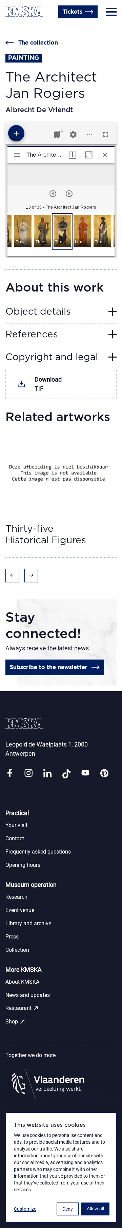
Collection (17, 950)
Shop (15, 1021)
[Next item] (69, 194)
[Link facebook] (9, 773)
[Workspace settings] (73, 134)
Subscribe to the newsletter (48, 667)
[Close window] (105, 155)
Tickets (72, 12)
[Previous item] (53, 194)
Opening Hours (25, 28)
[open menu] (111, 12)
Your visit (16, 825)
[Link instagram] (28, 773)
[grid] (61, 234)
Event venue (19, 910)
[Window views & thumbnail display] (72, 155)
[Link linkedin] (47, 773)
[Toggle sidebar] (17, 155)
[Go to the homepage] (24, 11)
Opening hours (22, 865)
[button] (23, 231)
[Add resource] (16, 133)
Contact (14, 838)
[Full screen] (106, 134)
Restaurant (22, 1008)
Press (12, 936)
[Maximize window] (89, 155)
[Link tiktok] (66, 773)
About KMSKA (22, 982)
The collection (38, 43)
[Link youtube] (85, 773)
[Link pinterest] (104, 773)
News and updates (27, 995)
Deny (67, 1209)
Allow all (95, 1208)
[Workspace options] (89, 134)
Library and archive (28, 923)
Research (16, 897)
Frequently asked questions (38, 851)
